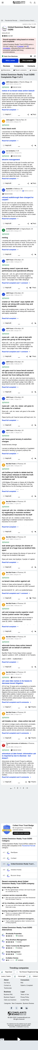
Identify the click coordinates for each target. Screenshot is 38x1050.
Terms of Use (25, 994)
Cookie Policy (25, 1000)
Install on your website (21, 833)
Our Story (7, 982)
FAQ (22, 982)
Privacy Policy (25, 997)
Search (30, 2)
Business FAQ (8, 994)
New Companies (17, 1003)
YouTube (21, 1008)
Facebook (11, 1008)
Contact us (7, 985)
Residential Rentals (28, 846)
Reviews (6, 66)
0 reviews (20, 46)
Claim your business (10, 1000)
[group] (6, 70)
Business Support (9, 997)
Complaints (19, 66)
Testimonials (8, 988)
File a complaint (28, 60)
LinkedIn (26, 1008)
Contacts (31, 66)
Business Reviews (28, 1003)
